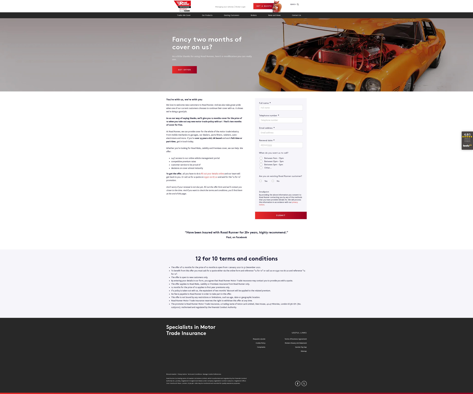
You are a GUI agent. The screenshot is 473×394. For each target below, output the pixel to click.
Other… (268, 168)
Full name (265, 103)
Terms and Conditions (195, 374)
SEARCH (293, 4)
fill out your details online (212, 173)
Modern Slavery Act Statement (296, 343)
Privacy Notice (182, 374)
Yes (265, 181)
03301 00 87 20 (211, 177)
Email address (267, 128)
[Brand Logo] (182, 6)
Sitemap (304, 351)
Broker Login (240, 7)
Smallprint (264, 192)
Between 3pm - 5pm (273, 165)
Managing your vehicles (224, 7)
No (278, 181)
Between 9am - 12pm (274, 158)
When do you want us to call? (273, 153)
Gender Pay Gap (301, 347)
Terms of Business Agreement (296, 339)
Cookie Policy (260, 343)
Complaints (261, 347)
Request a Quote (259, 339)
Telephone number (269, 116)
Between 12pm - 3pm (274, 161)
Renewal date (267, 140)
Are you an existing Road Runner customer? (280, 176)
